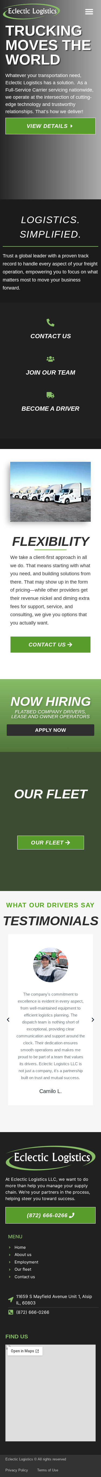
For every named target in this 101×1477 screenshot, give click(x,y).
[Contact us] (50, 322)
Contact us (50, 336)
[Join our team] (50, 359)
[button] (89, 11)
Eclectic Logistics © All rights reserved (35, 1459)
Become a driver (50, 408)
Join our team (50, 372)
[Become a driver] (50, 395)
